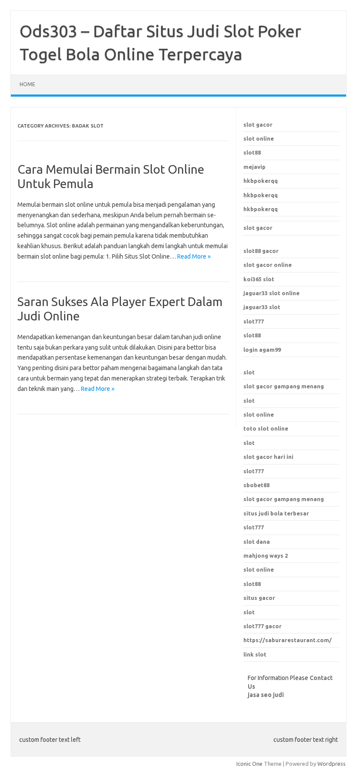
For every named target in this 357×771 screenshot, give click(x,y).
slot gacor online (267, 265)
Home (27, 84)
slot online (258, 138)
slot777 (253, 321)
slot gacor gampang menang (283, 386)
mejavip (254, 167)
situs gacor (259, 598)
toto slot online (265, 428)
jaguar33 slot (261, 307)
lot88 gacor (261, 251)
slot (249, 372)
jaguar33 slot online (271, 293)
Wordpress (331, 764)
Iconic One (249, 764)
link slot (254, 654)
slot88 (252, 152)
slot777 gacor (262, 626)
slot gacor (258, 124)
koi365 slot (258, 279)
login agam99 (262, 350)
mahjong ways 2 (265, 555)
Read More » (194, 256)
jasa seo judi (266, 694)
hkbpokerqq (260, 181)
